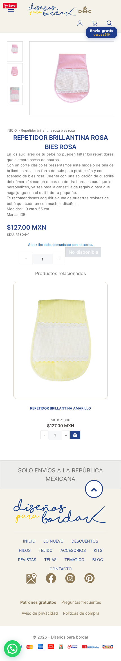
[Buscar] (109, 23)
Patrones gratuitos (38, 602)
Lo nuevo (53, 541)
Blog (97, 559)
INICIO (12, 130)
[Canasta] (94, 23)
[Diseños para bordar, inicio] (60, 9)
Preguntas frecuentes (81, 602)
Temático (74, 559)
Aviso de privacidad (40, 613)
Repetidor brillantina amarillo (60, 408)
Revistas (27, 559)
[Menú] (11, 9)
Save (11, 5)
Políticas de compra (81, 613)
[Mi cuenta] (80, 23)
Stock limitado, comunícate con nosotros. (60, 245)
